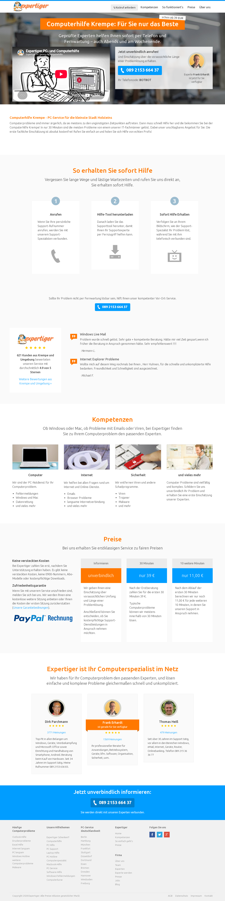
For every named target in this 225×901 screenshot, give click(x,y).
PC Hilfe (51, 845)
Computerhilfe (54, 841)
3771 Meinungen (56, 732)
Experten (120, 869)
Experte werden (123, 872)
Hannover (86, 875)
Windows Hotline (21, 856)
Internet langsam (21, 848)
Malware (16, 867)
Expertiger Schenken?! (58, 837)
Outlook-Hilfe (19, 837)
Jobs (117, 880)
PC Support (52, 849)
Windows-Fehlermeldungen (61, 876)
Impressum (196, 895)
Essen (83, 864)
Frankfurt (85, 848)
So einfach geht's (124, 841)
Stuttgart (85, 852)
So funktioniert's (172, 7)
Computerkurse (55, 880)
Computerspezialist (56, 860)
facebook (152, 834)
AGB (170, 895)
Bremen (85, 868)
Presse (118, 876)
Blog (117, 884)
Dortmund (86, 860)
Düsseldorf (86, 856)
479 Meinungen (168, 732)
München (85, 844)
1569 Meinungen (112, 739)
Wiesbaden (86, 879)
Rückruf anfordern (126, 7)
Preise (191, 7)
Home (118, 833)
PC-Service (52, 868)
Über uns (205, 7)
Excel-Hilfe (17, 844)
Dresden (85, 871)
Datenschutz (181, 895)
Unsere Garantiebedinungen (30, 607)
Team (118, 865)
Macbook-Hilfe (54, 864)
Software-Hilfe (54, 872)
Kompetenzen (149, 7)
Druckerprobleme (21, 841)
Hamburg (86, 841)
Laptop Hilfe (53, 852)
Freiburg (85, 883)
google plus (167, 834)
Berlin (84, 837)
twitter (159, 834)
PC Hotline (52, 856)
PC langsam (18, 852)
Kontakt (209, 895)
